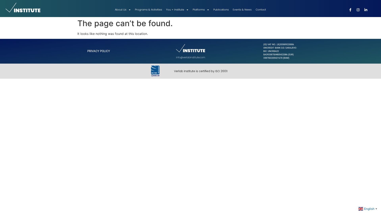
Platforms (199, 9)
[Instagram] (358, 9)
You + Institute (175, 9)
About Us (120, 9)
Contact (261, 9)
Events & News (242, 9)
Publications (221, 9)
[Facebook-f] (350, 9)
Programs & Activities (148, 9)
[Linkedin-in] (366, 9)
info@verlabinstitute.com (190, 57)
